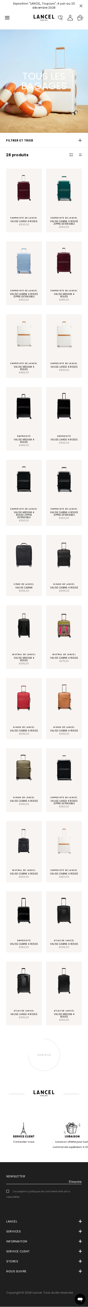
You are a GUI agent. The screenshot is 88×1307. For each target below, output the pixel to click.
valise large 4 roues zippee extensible (64, 802)
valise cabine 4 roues (64, 587)
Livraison (72, 1136)
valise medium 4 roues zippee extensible (24, 515)
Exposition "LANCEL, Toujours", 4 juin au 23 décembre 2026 (44, 6)
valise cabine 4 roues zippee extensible (64, 223)
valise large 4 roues (23, 221)
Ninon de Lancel (64, 584)
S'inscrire (75, 1181)
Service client (24, 1136)
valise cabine (24, 587)
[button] (44, 140)
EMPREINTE (24, 436)
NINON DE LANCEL (64, 727)
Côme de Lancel (24, 584)
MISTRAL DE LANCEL (24, 654)
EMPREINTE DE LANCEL (23, 217)
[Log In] (70, 17)
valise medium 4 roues (64, 295)
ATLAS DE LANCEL (64, 940)
